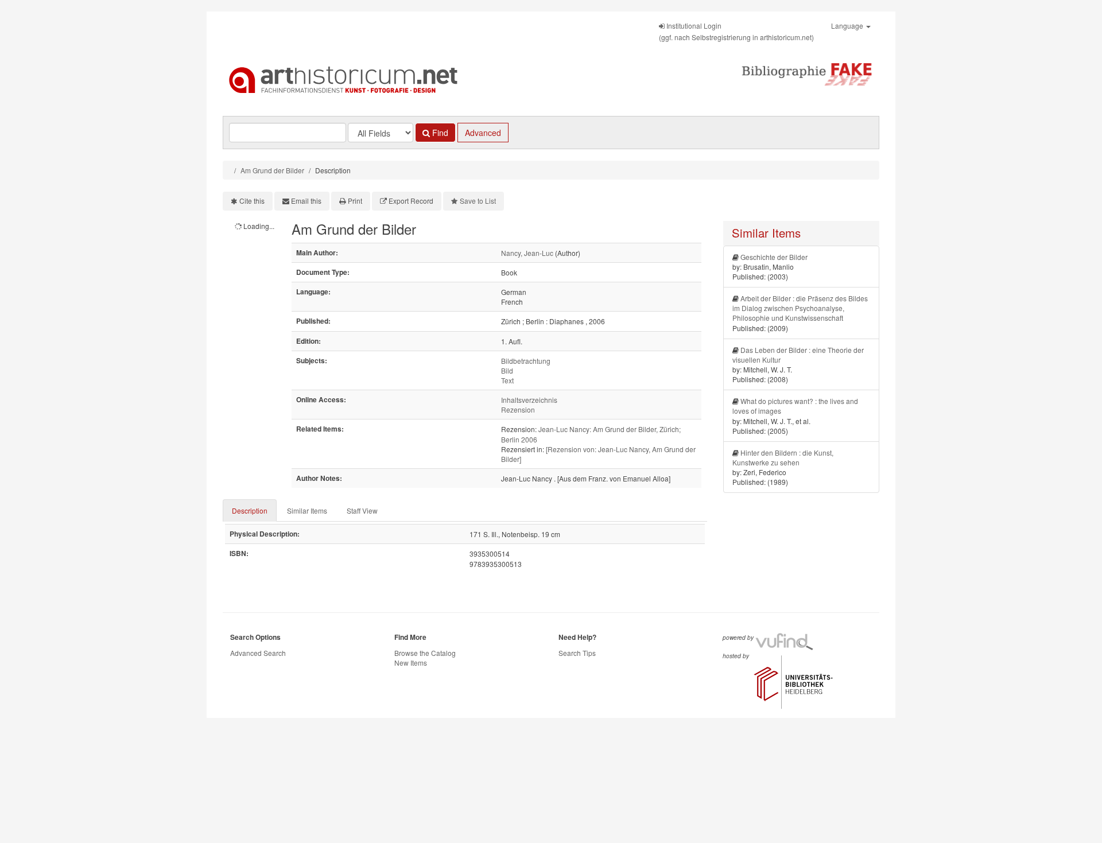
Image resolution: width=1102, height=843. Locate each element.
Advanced (483, 132)
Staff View (362, 510)
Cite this (252, 200)
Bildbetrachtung (525, 361)
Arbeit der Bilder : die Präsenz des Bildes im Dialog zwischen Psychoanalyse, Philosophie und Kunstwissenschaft (800, 308)
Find (439, 132)
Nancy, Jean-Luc (527, 253)
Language (848, 25)
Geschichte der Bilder (774, 257)
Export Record (411, 200)
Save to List (478, 200)
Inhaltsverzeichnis (529, 400)
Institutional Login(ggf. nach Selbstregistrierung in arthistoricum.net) (736, 31)
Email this (306, 200)
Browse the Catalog (425, 653)
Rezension (518, 409)
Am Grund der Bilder (272, 170)
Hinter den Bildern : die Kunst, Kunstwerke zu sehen (782, 457)
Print (355, 200)
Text (507, 380)
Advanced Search (258, 653)
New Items (410, 662)
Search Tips (577, 653)
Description (249, 510)
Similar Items (307, 510)
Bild (507, 370)
